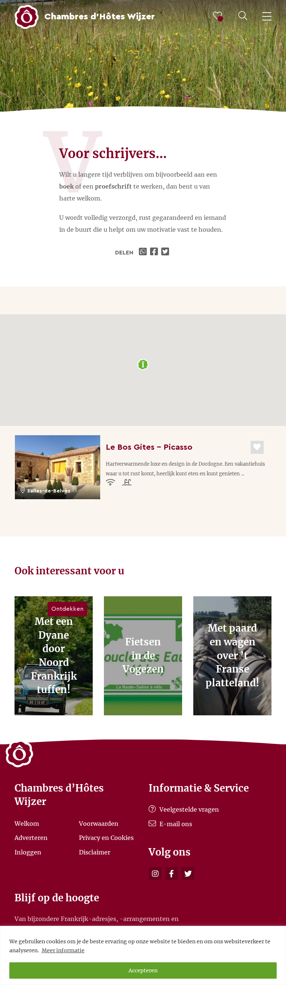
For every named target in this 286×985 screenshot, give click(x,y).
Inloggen (28, 852)
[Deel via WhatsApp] (144, 252)
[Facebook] (171, 873)
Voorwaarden (98, 823)
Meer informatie (63, 950)
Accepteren (143, 970)
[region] (143, 955)
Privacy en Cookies (106, 837)
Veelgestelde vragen (188, 809)
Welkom (27, 823)
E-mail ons (175, 824)
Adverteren (31, 837)
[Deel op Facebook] (155, 252)
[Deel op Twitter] (166, 252)
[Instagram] (155, 873)
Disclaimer (94, 852)
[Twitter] (187, 873)
